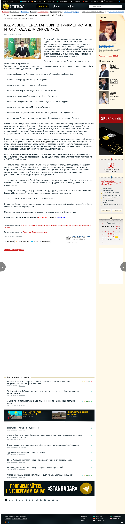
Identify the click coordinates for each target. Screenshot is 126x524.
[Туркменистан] (25, 34)
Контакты (8, 518)
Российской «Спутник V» (111, 193)
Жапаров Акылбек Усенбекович (114, 66)
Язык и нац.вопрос (71, 12)
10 (37, 500)
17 (102, 237)
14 (53, 500)
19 (108, 237)
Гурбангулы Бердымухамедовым (35, 232)
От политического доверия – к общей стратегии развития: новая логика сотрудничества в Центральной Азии (39, 382)
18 (105, 237)
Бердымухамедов (40, 141)
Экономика (14, 12)
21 (114, 237)
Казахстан (25, 1)
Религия (33, 12)
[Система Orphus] (79, 243)
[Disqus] (49, 282)
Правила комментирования (14, 250)
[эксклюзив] (111, 155)
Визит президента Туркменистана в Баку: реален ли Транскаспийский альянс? (43, 445)
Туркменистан (63, 1)
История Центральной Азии (93, 12)
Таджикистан (50, 1)
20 (111, 237)
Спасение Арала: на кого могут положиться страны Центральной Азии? (40, 475)
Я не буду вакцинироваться (112, 205)
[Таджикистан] (87, 381)
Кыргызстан (37, 1)
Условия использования (19, 518)
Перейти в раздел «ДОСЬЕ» (109, 56)
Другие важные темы (115, 12)
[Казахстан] (82, 381)
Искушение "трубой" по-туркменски (23, 428)
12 (45, 500)
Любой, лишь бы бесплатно (108, 201)
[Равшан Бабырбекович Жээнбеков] (108, 32)
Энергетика (22, 447)
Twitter (51, 217)
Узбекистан (76, 1)
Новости (22, 19)
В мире (95, 1)
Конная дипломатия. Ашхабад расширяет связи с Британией (35, 467)
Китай (86, 1)
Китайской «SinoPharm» (111, 195)
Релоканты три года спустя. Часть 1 (32, 413)
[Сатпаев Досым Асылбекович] (104, 104)
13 (49, 500)
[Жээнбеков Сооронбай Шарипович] (104, 89)
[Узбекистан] (91, 381)
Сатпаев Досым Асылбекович (114, 94)
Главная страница (10, 19)
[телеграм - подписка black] (49, 495)
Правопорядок (56, 12)
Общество (25, 12)
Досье (83, 518)
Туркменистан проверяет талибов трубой (26, 452)
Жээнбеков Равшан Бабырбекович (106, 47)
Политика (5, 12)
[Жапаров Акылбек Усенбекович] (104, 76)
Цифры (83, 520)
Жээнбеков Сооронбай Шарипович (114, 81)
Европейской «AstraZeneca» (108, 189)
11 (41, 500)
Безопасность (43, 12)
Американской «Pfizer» (111, 198)
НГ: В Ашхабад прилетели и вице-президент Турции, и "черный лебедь (39, 460)
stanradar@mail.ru (55, 15)
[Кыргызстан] (84, 381)
